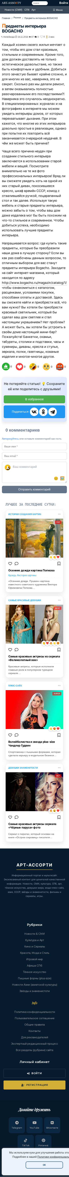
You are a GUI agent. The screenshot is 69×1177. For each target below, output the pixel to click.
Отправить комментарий (34, 489)
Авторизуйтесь (10, 438)
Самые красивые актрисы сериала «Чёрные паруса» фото (32, 825)
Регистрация (37, 1085)
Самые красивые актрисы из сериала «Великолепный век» (34, 658)
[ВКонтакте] (34, 412)
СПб (26, 9)
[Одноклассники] (43, 412)
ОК (44, 1165)
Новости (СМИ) (13, 9)
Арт (33, 9)
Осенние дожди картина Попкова (31, 570)
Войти (63, 2)
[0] (6, 366)
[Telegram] (52, 412)
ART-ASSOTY (11, 2)
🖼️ (62, 478)
